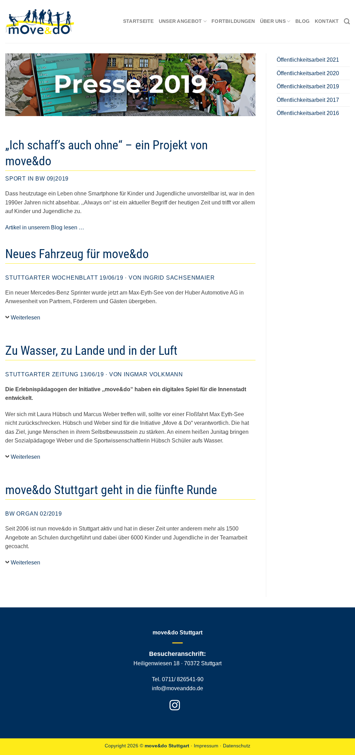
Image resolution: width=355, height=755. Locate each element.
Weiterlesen (25, 318)
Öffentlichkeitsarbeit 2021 (308, 60)
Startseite (138, 21)
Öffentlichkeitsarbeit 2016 (308, 113)
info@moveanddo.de (177, 688)
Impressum (206, 745)
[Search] (347, 22)
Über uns (273, 21)
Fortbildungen (233, 21)
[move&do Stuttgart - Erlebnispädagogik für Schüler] (40, 21)
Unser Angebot (180, 21)
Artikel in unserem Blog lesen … (44, 227)
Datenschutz (236, 745)
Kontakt (327, 21)
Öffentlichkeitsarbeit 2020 (308, 73)
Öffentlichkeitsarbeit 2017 (308, 100)
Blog (302, 21)
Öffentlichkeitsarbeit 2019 (308, 86)
